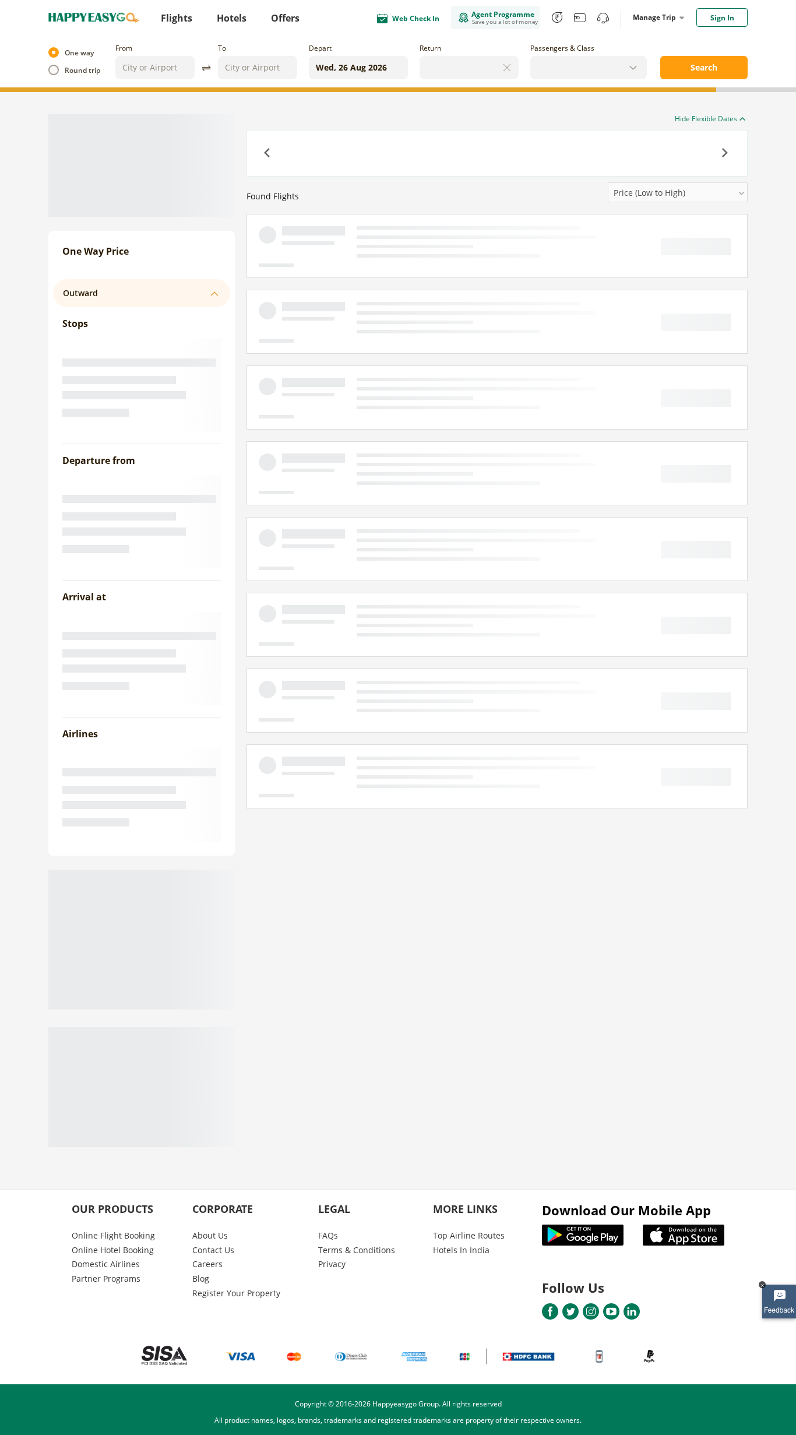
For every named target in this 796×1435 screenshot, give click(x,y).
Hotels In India (461, 1249)
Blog (200, 1278)
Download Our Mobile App (626, 1210)
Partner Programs (106, 1278)
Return (430, 48)
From (123, 48)
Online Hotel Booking (113, 1249)
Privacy (332, 1263)
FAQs (328, 1235)
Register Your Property (236, 1293)
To (222, 48)
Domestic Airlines (106, 1263)
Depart (320, 48)
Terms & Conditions (356, 1249)
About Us (210, 1235)
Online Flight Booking (113, 1235)
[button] (268, 154)
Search (704, 67)
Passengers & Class (562, 48)
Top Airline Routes (469, 1235)
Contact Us (213, 1249)
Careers (207, 1263)
